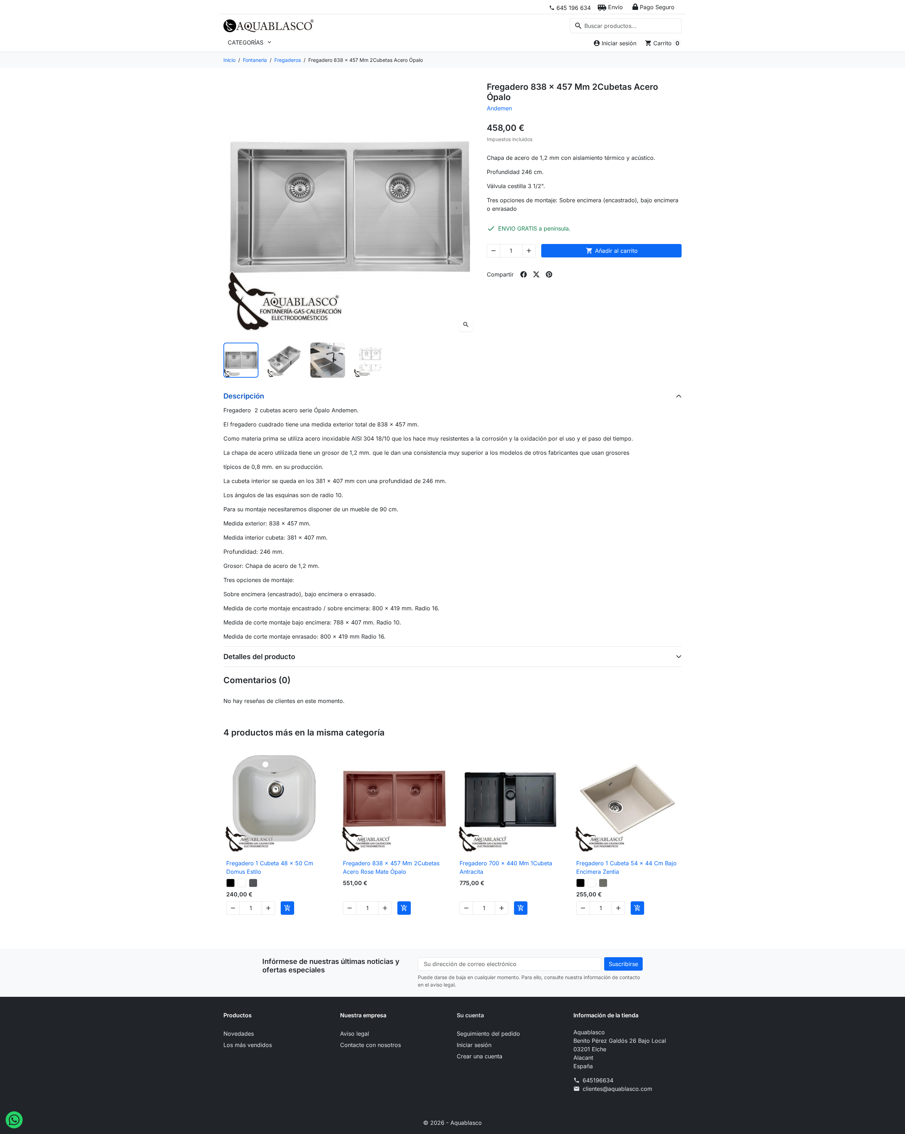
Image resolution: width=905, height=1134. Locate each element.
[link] (570, 7)
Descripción (243, 396)
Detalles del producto (259, 656)
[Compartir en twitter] (536, 274)
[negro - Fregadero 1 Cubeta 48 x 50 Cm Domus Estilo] (230, 883)
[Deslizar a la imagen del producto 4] (371, 360)
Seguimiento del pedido (488, 1033)
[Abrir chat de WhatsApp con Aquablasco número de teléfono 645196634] (14, 1119)
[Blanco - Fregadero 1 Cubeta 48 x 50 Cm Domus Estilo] (242, 883)
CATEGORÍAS (250, 42)
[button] (610, 7)
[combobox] (626, 25)
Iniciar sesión (474, 1044)
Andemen (499, 108)
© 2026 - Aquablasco (452, 1122)
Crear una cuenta (479, 1056)
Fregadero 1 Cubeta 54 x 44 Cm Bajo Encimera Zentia (626, 867)
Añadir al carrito (612, 250)
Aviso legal (354, 1033)
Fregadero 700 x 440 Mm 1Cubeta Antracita (506, 867)
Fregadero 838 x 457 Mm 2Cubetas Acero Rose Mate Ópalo (391, 867)
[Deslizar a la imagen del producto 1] (240, 360)
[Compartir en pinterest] (549, 274)
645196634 (598, 1080)
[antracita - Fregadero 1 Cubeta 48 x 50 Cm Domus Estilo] (253, 883)
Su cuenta (470, 1015)
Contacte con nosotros (370, 1044)
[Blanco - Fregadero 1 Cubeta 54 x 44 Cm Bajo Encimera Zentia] (592, 883)
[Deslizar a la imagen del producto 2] (284, 360)
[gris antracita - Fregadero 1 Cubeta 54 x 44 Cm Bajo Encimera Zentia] (603, 883)
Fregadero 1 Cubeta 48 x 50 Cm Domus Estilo (269, 867)
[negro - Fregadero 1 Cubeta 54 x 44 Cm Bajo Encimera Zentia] (580, 883)
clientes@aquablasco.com (617, 1088)
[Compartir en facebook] (523, 274)
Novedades (238, 1033)
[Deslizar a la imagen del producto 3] (327, 360)
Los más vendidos (247, 1044)
